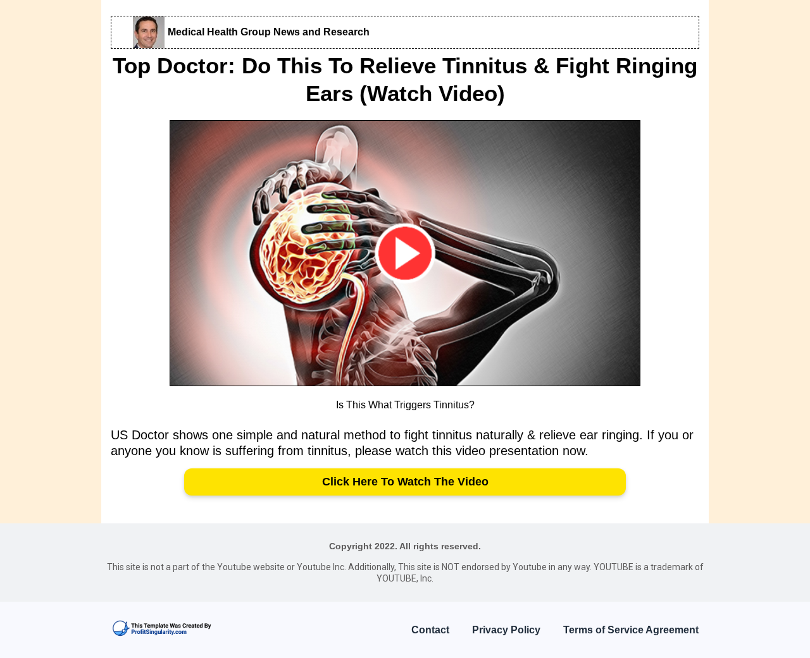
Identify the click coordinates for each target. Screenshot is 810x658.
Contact (430, 629)
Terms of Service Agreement (631, 629)
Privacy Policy (506, 629)
